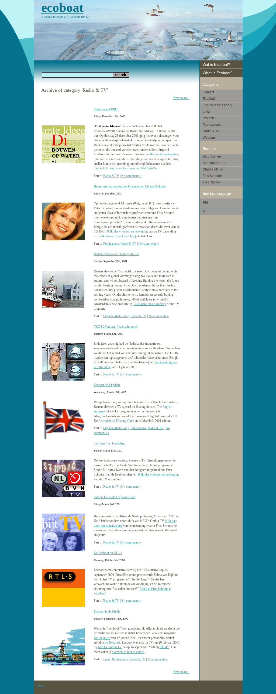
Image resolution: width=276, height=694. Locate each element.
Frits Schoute (212, 176)
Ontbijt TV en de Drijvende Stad (114, 497)
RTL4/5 (164, 647)
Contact (208, 92)
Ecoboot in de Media (107, 611)
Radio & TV (111, 176)
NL (205, 211)
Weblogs (209, 137)
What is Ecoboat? (218, 73)
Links (107, 659)
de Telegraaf (112, 642)
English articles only (116, 316)
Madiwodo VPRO (106, 109)
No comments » (131, 176)
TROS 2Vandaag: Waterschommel (115, 327)
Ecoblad (209, 99)
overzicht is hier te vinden (128, 652)
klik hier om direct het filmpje (118, 236)
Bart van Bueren (214, 163)
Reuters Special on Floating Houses (116, 254)
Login (40, 685)
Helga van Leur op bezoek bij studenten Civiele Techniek (130, 186)
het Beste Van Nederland (109, 443)
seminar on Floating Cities (117, 421)
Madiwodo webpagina (163, 154)
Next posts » (181, 98)
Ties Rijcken (212, 182)
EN (205, 202)
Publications (111, 243)
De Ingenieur (102, 638)
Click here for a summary (150, 304)
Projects (209, 118)
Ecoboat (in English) (107, 385)
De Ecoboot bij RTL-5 (108, 553)
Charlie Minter (213, 169)
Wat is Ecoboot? (216, 64)
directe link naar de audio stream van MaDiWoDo (125, 168)
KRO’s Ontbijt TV (110, 647)
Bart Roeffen (212, 156)
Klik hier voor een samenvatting (127, 231)
